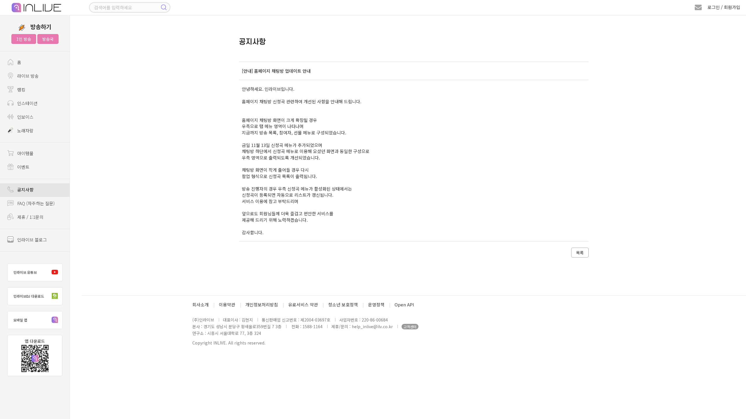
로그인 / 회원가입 (724, 7)
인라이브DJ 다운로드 (28, 296)
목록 (580, 252)
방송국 (48, 39)
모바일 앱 (20, 319)
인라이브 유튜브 (25, 272)
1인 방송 (23, 39)
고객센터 (410, 326)
